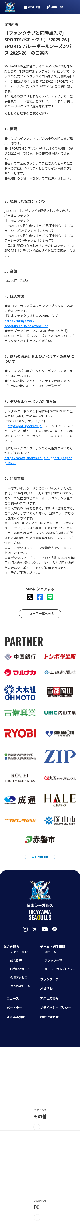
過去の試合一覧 (20, 986)
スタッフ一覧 (53, 960)
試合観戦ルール (20, 969)
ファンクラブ (49, 979)
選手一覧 (50, 952)
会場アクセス (18, 978)
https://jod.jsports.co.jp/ (25, 426)
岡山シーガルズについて (60, 969)
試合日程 (16, 960)
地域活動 (46, 988)
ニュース (13, 998)
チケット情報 (19, 952)
